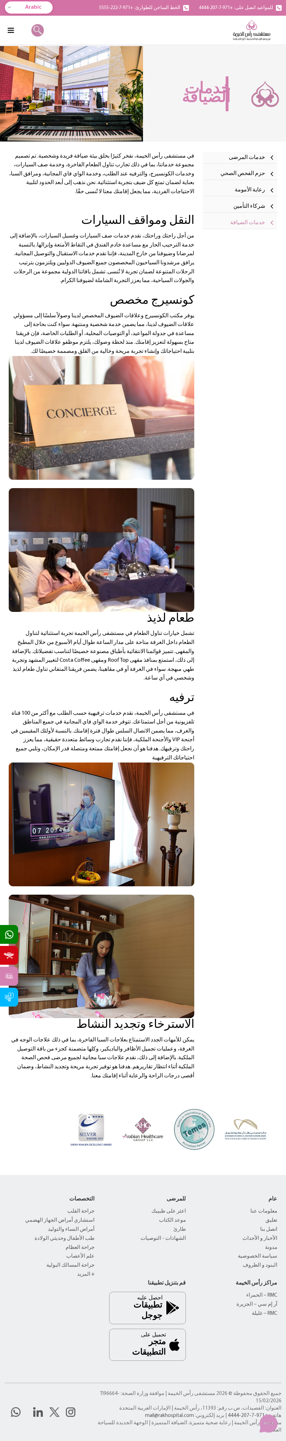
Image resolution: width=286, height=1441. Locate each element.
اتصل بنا (268, 1229)
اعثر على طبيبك (168, 1211)
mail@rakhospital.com (169, 1415)
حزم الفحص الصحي (242, 173)
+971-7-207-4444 (248, 1415)
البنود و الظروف (260, 1265)
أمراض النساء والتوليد (71, 1229)
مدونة (271, 1247)
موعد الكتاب (172, 1220)
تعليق (271, 1220)
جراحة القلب (81, 1211)
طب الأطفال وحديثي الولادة (65, 1238)
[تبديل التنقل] (10, 30)
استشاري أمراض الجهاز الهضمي (60, 1220)
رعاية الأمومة (250, 190)
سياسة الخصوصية (257, 1256)
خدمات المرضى (247, 157)
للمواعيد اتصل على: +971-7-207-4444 (236, 7)
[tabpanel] (101, 616)
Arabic (33, 7)
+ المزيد (86, 1274)
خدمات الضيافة (247, 223)
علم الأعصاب (80, 1256)
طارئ (179, 1229)
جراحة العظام (80, 1247)
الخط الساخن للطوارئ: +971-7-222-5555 (139, 7)
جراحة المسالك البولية (70, 1265)
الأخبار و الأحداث (259, 1238)
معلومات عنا (263, 1211)
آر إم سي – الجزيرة (256, 1304)
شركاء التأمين (249, 206)
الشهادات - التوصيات (163, 1238)
